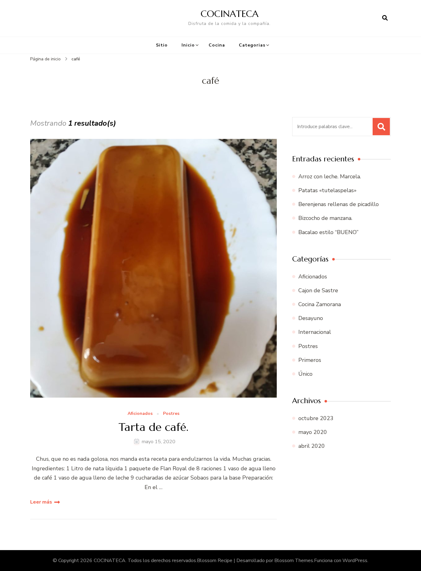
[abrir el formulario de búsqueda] (385, 18)
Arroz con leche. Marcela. (329, 176)
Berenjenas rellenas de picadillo (338, 204)
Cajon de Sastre (318, 290)
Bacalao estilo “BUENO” (328, 232)
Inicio (188, 45)
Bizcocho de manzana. (325, 218)
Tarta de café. (153, 427)
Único (305, 374)
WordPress (354, 560)
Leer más (41, 502)
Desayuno (310, 318)
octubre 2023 (315, 418)
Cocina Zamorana (319, 304)
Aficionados (140, 413)
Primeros (309, 360)
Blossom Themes (293, 560)
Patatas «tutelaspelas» (327, 190)
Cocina (217, 45)
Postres (171, 413)
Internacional (314, 332)
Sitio (162, 45)
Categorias (252, 45)
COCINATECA (230, 13)
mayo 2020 (312, 432)
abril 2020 (311, 446)
